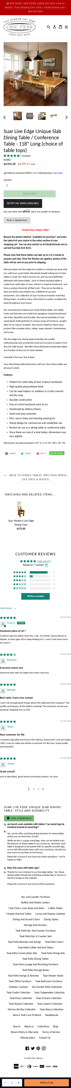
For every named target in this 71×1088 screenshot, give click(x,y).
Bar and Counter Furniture (35, 897)
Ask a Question (17, 220)
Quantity (8, 180)
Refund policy (27, 1038)
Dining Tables (51, 919)
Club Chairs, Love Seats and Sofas (26, 908)
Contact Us (45, 1038)
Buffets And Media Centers (35, 902)
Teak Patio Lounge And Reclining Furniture (35, 964)
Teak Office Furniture (20, 981)
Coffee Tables (55, 908)
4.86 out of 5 (44, 561)
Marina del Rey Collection (22, 1009)
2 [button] (34, 789)
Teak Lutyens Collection (49, 1004)
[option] (18, 116)
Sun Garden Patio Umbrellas (47, 987)
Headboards (51, 1015)
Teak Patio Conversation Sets (21, 953)
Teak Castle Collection (18, 992)
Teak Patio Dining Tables (35, 959)
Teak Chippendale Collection (49, 992)
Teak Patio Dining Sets (53, 953)
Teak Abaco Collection (51, 1009)
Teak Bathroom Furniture (48, 981)
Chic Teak (36, 1058)
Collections (43, 1026)
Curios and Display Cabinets (50, 914)
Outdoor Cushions (18, 987)
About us (29, 1026)
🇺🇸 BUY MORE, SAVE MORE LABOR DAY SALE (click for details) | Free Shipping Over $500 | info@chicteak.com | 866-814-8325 (35, 7)
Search (16, 1026)
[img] (8, 618)
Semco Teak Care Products (27, 1015)
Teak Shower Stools (53, 976)
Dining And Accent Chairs (26, 919)
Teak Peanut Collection (21, 1004)
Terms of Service (51, 1032)
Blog (55, 1026)
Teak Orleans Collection (48, 998)
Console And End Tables (18, 914)
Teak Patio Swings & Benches (23, 976)
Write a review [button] (35, 596)
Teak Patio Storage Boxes (35, 970)
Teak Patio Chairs (54, 942)
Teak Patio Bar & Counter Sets (35, 936)
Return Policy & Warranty (24, 1032)
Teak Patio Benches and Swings (24, 942)
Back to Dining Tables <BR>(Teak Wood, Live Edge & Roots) (38, 477)
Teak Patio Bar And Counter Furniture (36, 931)
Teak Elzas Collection (21, 998)
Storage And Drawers (35, 925)
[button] (12, 156)
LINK (35, 836)
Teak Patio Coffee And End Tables (35, 947)
